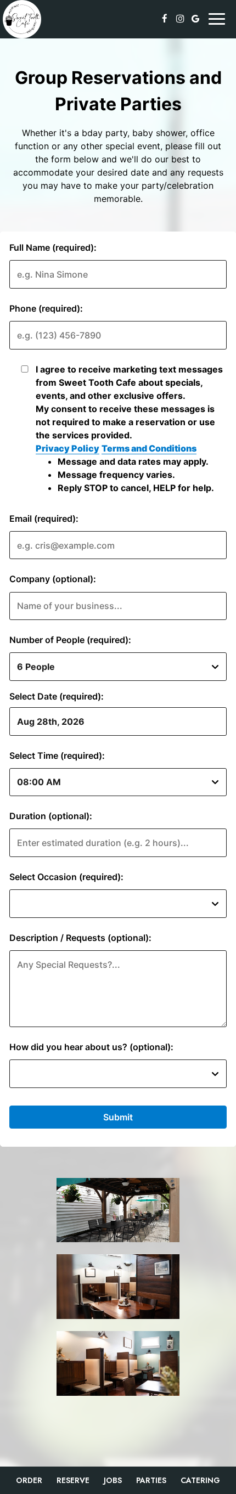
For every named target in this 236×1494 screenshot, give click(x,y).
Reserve (73, 1480)
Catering (200, 1480)
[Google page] (195, 18)
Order (29, 1480)
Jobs (113, 1480)
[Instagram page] (180, 18)
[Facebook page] (164, 18)
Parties (151, 1480)
